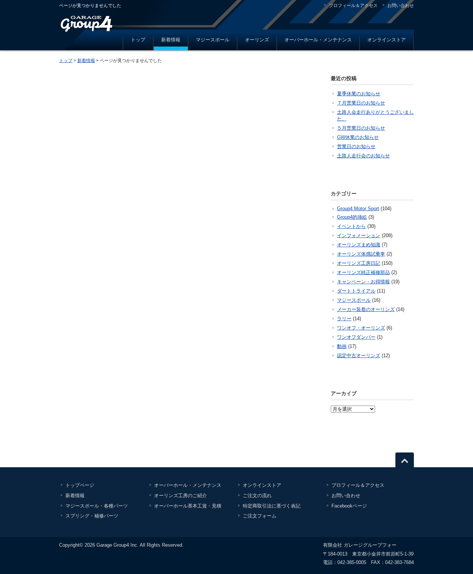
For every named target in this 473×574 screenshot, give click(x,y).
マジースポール (212, 39)
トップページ (79, 485)
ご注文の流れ (257, 495)
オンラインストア (386, 39)
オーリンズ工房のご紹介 (180, 495)
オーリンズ (257, 39)
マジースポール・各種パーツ (96, 506)
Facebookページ (349, 506)
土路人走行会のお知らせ (363, 155)
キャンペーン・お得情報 (363, 281)
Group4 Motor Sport (358, 208)
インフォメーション (358, 235)
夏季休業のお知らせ (358, 93)
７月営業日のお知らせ (361, 103)
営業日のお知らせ (356, 146)
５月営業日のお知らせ (361, 128)
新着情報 (170, 39)
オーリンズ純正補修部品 (363, 272)
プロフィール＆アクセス (353, 5)
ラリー (344, 318)
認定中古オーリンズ (358, 355)
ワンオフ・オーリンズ (361, 328)
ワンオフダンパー (356, 337)
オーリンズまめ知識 (358, 244)
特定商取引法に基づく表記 (271, 506)
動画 (342, 346)
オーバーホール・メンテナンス (318, 39)
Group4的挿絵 (352, 217)
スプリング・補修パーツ (91, 516)
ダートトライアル (356, 291)
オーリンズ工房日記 (358, 263)
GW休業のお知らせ (358, 137)
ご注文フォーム (259, 516)
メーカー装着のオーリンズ (366, 309)
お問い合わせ (400, 5)
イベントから (351, 226)
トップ (138, 39)
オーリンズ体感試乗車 (361, 254)
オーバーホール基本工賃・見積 (187, 506)
